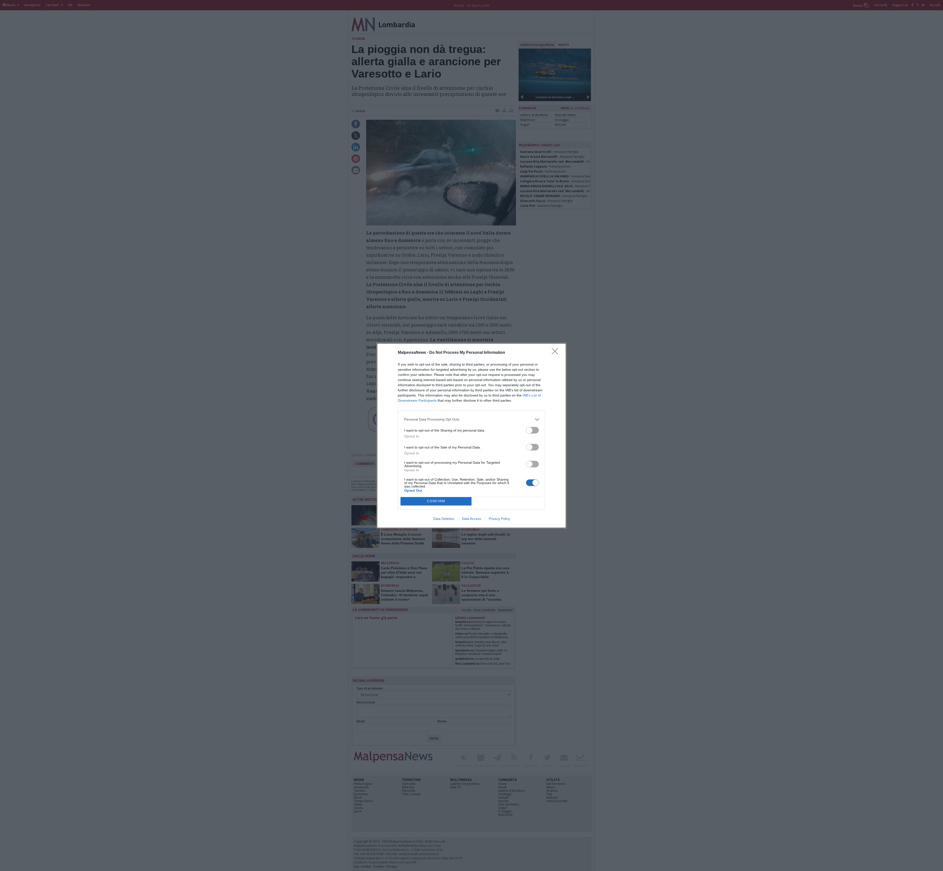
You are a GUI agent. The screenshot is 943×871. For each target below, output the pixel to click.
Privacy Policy (499, 519)
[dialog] (471, 435)
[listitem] (471, 419)
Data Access (471, 519)
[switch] (532, 430)
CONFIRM (436, 501)
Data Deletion (443, 519)
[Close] (556, 352)
